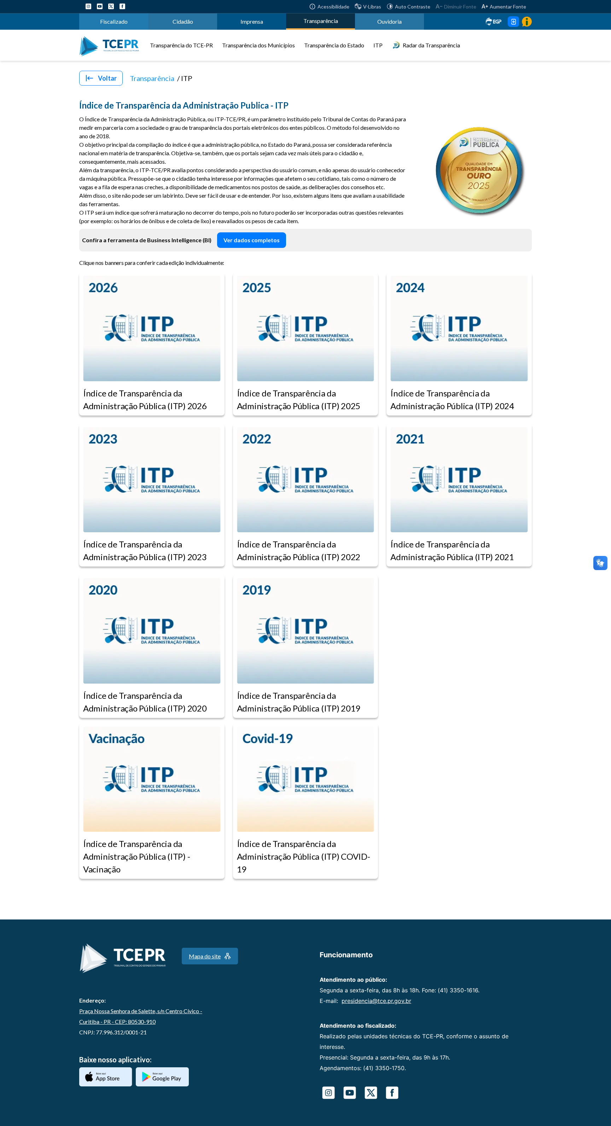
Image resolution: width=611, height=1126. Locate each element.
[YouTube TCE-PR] (99, 6)
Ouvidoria (389, 21)
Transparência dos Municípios (258, 45)
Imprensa (251, 21)
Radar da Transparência (431, 45)
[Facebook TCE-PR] (122, 6)
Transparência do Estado (334, 45)
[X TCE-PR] (111, 6)
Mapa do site (205, 956)
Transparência (320, 20)
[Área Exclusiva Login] (513, 21)
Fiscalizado (114, 21)
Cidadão (183, 21)
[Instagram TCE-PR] (88, 6)
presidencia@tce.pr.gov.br (376, 1000)
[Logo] (111, 45)
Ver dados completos (251, 240)
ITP (378, 45)
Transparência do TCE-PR (181, 45)
